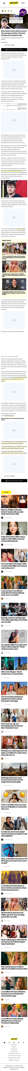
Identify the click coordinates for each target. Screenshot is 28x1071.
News (13, 45)
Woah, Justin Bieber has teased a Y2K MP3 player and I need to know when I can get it (14, 861)
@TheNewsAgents (9, 415)
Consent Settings (14, 1058)
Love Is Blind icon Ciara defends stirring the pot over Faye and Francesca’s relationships (12, 1021)
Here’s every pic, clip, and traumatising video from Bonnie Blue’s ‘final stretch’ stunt (12, 726)
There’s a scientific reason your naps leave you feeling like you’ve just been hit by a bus (14, 807)
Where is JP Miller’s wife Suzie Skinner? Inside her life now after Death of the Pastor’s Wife (12, 512)
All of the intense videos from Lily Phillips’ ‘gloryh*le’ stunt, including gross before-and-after (14, 275)
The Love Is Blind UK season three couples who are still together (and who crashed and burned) (13, 258)
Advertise (14, 1051)
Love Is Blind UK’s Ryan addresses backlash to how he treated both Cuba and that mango (13, 994)
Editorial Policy (14, 1053)
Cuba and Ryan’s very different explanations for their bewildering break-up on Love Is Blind (12, 593)
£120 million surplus (20, 228)
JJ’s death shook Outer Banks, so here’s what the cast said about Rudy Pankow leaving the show (13, 888)
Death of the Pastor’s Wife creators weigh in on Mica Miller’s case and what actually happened (13, 539)
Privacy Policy (14, 1060)
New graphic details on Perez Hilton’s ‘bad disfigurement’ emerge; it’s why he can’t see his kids (14, 293)
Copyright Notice (14, 1055)
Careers (14, 1049)
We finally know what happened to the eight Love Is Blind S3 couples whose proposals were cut (14, 753)
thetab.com (11, 1065)
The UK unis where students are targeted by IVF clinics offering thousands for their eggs (12, 699)
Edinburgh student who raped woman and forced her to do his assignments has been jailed (12, 780)
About (14, 1047)
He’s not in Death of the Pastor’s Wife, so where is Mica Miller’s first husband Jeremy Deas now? (14, 566)
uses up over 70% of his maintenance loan (11, 170)
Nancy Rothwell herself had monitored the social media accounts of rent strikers (14, 379)
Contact (14, 1044)
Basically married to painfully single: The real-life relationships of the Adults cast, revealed (14, 620)
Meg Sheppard (7, 45)
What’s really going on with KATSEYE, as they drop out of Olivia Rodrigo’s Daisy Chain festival (14, 942)
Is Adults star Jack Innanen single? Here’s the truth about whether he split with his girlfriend (14, 834)
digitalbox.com (15, 1069)
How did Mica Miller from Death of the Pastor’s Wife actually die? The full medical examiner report (14, 647)
